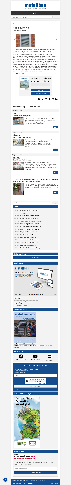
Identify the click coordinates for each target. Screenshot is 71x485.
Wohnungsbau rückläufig (24, 234)
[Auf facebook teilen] (39, 100)
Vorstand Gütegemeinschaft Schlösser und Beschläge (35, 179)
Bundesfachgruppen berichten (26, 210)
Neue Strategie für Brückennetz (26, 224)
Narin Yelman (18, 303)
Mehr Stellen (35, 257)
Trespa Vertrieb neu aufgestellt (26, 242)
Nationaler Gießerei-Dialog (25, 237)
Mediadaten (17, 297)
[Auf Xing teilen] (46, 100)
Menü (36, 13)
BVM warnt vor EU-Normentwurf (26, 215)
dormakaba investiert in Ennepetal (27, 240)
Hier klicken (37, 381)
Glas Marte (17, 158)
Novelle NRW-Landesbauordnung (27, 248)
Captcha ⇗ (42, 383)
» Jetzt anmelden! (35, 386)
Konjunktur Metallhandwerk (25, 232)
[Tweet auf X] (42, 100)
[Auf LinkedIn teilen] (49, 100)
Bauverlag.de (55, 483)
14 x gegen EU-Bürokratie (24, 213)
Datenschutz (33, 481)
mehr (55, 127)
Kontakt (22, 481)
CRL (14, 113)
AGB (27, 481)
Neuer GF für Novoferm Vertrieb (26, 229)
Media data (17, 298)
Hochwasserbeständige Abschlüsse (27, 226)
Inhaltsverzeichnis (40, 93)
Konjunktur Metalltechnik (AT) (25, 218)
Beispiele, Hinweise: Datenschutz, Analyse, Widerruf (26, 390)
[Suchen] (56, 17)
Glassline (17, 135)
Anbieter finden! (36, 473)
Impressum (41, 481)
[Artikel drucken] (56, 99)
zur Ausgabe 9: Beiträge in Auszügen (24, 344)
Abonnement (40, 90)
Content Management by (19, 483)
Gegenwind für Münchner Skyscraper (28, 221)
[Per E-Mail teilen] (53, 99)
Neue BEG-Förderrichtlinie (25, 245)
